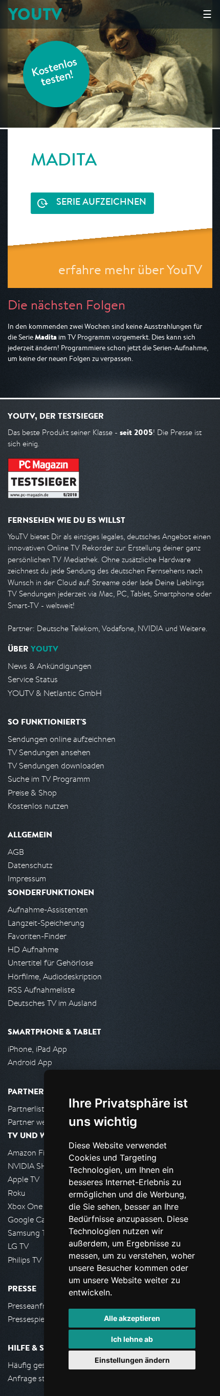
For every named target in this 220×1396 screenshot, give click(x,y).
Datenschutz (30, 865)
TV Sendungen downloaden (56, 765)
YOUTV (35, 14)
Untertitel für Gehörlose (50, 962)
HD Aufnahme (33, 949)
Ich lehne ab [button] (132, 1339)
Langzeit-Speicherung (46, 923)
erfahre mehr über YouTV (130, 269)
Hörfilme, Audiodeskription (55, 976)
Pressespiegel (31, 1319)
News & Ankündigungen (50, 666)
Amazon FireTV (34, 1152)
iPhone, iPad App (37, 1049)
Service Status (33, 679)
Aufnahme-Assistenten (48, 909)
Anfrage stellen (35, 1378)
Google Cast (30, 1219)
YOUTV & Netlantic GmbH (55, 693)
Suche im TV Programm (49, 779)
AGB (16, 852)
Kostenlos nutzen (38, 806)
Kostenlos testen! (55, 73)
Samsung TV (29, 1232)
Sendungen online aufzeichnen (62, 739)
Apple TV (23, 1179)
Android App (30, 1062)
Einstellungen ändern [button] (132, 1360)
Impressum (27, 878)
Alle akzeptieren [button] (132, 1318)
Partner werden (35, 1122)
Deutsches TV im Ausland (52, 1003)
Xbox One (25, 1206)
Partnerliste (28, 1108)
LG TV (18, 1246)
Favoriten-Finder (37, 936)
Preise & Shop (32, 792)
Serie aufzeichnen (101, 202)
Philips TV (24, 1260)
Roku (16, 1193)
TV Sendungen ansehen (49, 752)
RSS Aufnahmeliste (41, 989)
